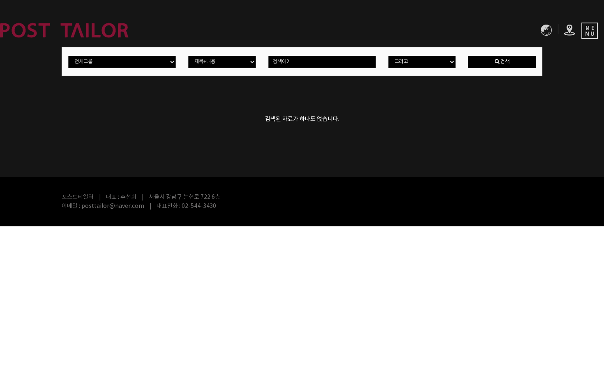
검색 (504, 61)
